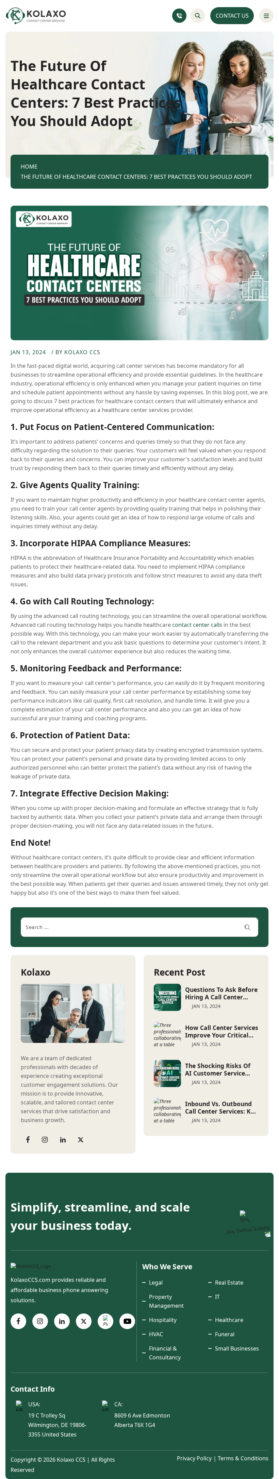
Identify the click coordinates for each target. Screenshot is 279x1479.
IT (217, 1297)
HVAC (156, 1334)
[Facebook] (28, 1139)
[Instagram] (45, 1139)
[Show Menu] (266, 15)
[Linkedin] (63, 1139)
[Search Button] (198, 15)
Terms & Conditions (243, 1458)
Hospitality (163, 1320)
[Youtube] (127, 1321)
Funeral (224, 1334)
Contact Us (232, 15)
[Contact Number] (179, 15)
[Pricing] (245, 1216)
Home (29, 166)
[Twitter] (80, 1139)
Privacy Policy (194, 1458)
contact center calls (197, 625)
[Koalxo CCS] (31, 1265)
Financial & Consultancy (165, 1353)
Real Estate (229, 1282)
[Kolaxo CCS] (36, 16)
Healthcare (229, 1320)
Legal (156, 1282)
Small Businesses (237, 1348)
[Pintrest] (105, 1321)
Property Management (166, 1301)
